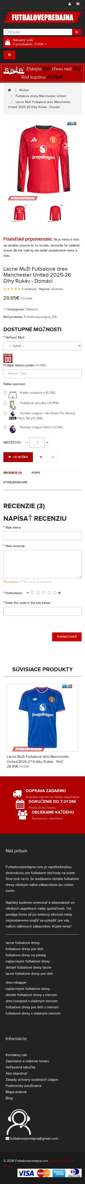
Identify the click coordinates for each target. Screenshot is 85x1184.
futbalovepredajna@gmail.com (34, 1138)
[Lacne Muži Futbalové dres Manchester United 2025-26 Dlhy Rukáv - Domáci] (42, 160)
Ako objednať (16, 1073)
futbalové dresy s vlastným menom (33, 1013)
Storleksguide (15, 482)
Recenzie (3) (12, 473)
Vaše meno (13, 527)
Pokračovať (67, 637)
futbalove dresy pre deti (24, 949)
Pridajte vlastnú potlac (18, 365)
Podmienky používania (23, 1086)
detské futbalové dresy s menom (31, 995)
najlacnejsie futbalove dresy (28, 961)
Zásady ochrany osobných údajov (32, 1079)
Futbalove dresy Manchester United (41, 96)
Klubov (24, 90)
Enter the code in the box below (27, 603)
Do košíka (20, 457)
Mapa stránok (16, 1092)
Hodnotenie (13, 593)
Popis (36, 473)
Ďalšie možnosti (14, 384)
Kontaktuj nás (16, 1055)
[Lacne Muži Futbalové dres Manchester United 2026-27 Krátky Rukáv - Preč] (42, 717)
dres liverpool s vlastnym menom (32, 1001)
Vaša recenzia (14, 546)
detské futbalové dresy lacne (28, 967)
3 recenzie (29, 289)
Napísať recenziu (51, 289)
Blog (9, 1098)
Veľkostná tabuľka (20, 1067)
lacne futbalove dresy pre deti (29, 973)
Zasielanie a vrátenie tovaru (27, 1061)
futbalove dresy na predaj (26, 955)
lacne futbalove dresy (23, 943)
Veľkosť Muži (14, 337)
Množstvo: (12, 442)
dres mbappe (16, 982)
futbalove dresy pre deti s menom (32, 1007)
